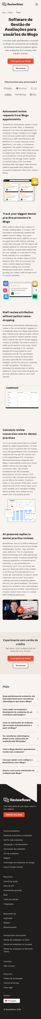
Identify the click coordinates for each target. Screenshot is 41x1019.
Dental (10, 12)
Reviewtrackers (10, 927)
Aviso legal (8, 987)
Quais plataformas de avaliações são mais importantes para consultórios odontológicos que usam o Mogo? (20, 699)
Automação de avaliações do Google (19, 862)
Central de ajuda (10, 881)
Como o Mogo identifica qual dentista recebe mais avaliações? (20, 750)
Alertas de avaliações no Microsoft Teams (18, 950)
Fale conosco (9, 966)
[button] (20, 610)
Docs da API (8, 886)
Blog (5, 895)
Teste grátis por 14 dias (20, 61)
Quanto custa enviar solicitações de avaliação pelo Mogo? (20, 771)
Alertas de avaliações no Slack (16, 940)
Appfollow (7, 918)
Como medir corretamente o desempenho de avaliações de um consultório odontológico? (20, 712)
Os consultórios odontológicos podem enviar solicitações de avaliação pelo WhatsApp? (20, 738)
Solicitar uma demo (14, 815)
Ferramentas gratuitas (12, 890)
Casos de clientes (10, 899)
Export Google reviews (13, 867)
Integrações (8, 904)
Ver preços (20, 68)
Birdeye (6, 923)
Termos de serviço (11, 983)
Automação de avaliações (14, 849)
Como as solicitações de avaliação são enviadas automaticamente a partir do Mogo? (20, 725)
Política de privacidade (13, 978)
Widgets (6, 858)
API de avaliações (11, 853)
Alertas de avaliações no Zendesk (17, 944)
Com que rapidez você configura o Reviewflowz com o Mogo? (20, 761)
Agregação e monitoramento (15, 844)
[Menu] (36, 4)
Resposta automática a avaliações (17, 835)
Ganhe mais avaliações (13, 840)
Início (4, 12)
